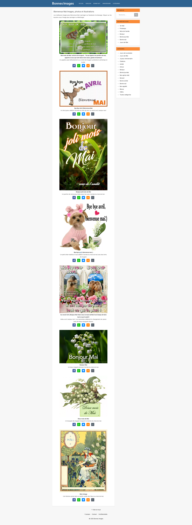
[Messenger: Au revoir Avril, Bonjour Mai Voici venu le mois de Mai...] (83, 325)
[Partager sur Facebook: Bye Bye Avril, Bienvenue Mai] (74, 114)
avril (80, 252)
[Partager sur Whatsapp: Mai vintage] (78, 499)
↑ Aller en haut (96, 509)
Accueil (81, 3)
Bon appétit (123, 86)
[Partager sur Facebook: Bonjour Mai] (74, 370)
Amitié (122, 64)
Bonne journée (124, 37)
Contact (94, 514)
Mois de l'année (124, 31)
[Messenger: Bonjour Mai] (83, 370)
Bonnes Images (98, 518)
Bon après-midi (124, 75)
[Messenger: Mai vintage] (83, 499)
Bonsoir (122, 78)
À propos (87, 514)
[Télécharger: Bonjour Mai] (88, 370)
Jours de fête (124, 42)
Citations (122, 61)
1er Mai (122, 26)
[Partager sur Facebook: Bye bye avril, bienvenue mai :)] (74, 260)
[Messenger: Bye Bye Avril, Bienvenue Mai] (83, 114)
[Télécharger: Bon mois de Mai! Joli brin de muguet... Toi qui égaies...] (88, 65)
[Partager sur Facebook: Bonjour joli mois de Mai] (74, 197)
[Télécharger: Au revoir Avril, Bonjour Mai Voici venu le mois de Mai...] (88, 325)
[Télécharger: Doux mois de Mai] (88, 424)
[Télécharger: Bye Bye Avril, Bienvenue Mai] (88, 114)
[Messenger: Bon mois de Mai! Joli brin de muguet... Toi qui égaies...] (83, 65)
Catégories (116, 3)
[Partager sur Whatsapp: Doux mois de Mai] (78, 424)
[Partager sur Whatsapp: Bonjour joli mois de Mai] (78, 197)
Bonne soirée (124, 81)
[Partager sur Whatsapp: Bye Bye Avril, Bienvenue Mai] (78, 114)
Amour (122, 67)
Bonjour (88, 3)
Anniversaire (107, 3)
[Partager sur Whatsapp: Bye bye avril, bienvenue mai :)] (78, 260)
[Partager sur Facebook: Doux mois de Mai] (74, 424)
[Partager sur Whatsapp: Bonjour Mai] (78, 370)
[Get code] (92, 65)
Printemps (123, 28)
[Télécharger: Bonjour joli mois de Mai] (88, 197)
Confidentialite (103, 514)
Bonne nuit (96, 3)
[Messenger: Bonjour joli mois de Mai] (83, 197)
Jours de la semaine (126, 53)
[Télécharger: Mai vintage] (88, 499)
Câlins (122, 92)
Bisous (122, 89)
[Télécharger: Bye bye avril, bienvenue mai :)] (88, 260)
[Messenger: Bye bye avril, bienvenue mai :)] (83, 260)
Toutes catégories (125, 94)
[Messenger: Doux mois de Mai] (83, 424)
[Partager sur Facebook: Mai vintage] (74, 499)
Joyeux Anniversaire (126, 58)
